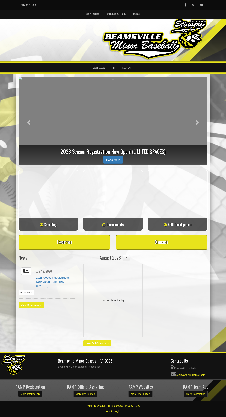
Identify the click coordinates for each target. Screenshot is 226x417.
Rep (113, 67)
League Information (115, 14)
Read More (113, 160)
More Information (30, 394)
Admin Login (113, 411)
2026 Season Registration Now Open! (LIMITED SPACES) (53, 281)
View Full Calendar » (97, 343)
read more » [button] (26, 292)
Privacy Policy (132, 405)
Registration (92, 14)
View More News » (31, 305)
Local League (99, 67)
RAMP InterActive (95, 405)
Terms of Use (115, 405)
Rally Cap (126, 67)
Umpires (136, 14)
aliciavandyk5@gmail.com (190, 374)
